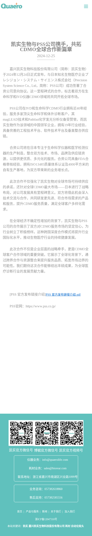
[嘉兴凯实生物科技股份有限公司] (11, 5)
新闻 (44, 511)
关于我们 (56, 511)
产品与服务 (32, 511)
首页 (19, 511)
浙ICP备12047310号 (46, 519)
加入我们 (70, 511)
